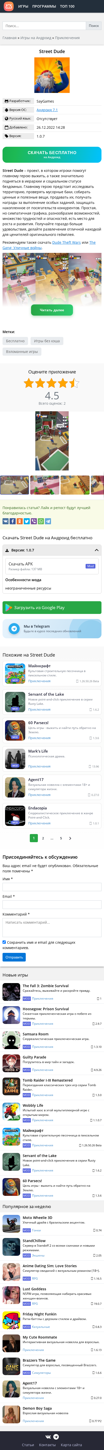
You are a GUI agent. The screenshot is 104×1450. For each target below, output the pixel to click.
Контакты (47, 1444)
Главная (10, 37)
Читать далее (52, 310)
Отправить (14, 957)
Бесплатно (15, 340)
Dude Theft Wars (66, 242)
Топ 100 (67, 6)
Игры (23, 6)
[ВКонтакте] (6, 521)
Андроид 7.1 (47, 109)
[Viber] (34, 521)
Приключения (67, 37)
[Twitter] (27, 521)
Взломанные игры (22, 351)
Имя (6, 878)
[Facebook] (13, 521)
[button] (45, 485)
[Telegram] (48, 521)
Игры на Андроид (35, 37)
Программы (44, 6)
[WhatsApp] (41, 521)
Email (7, 896)
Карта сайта (71, 1444)
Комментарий (15, 914)
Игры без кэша (47, 340)
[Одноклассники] (20, 521)
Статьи (28, 1444)
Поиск (94, 26)
